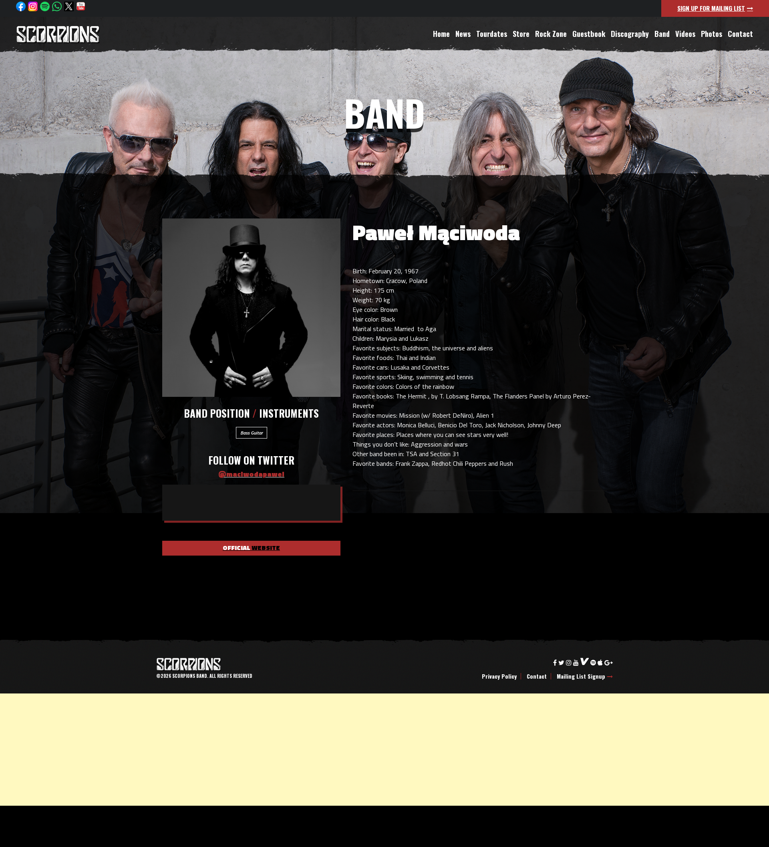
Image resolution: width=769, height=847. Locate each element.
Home (441, 33)
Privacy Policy (499, 676)
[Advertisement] (240, 749)
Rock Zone (551, 33)
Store (521, 33)
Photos (711, 33)
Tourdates (491, 33)
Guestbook (588, 33)
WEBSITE (251, 548)
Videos (685, 33)
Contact (740, 33)
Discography (630, 33)
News (463, 33)
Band (662, 33)
